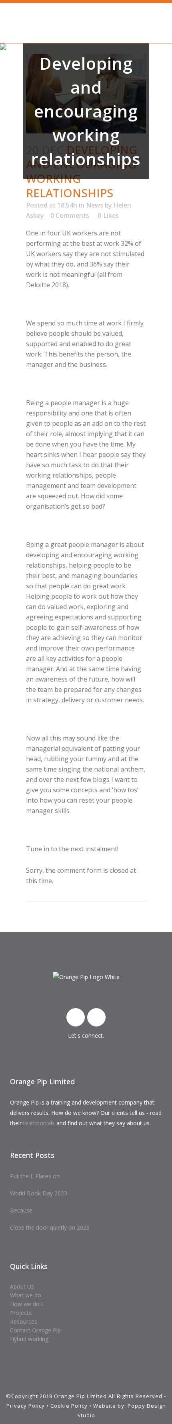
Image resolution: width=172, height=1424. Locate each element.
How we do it (27, 1304)
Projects (21, 1312)
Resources (23, 1321)
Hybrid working (29, 1339)
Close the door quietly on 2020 (50, 1227)
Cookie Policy (69, 1405)
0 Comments (69, 215)
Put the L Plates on (35, 1176)
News (94, 205)
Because (21, 1210)
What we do (25, 1295)
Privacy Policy (25, 1405)
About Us (22, 1286)
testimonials (39, 1123)
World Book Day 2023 (38, 1193)
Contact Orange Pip (35, 1330)
